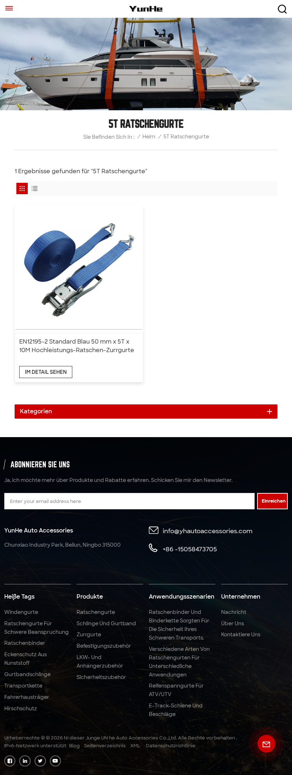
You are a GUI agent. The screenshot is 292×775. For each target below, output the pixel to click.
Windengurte (21, 612)
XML (135, 746)
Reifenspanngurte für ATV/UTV (176, 690)
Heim (148, 136)
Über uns (232, 623)
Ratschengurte (96, 612)
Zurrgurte (89, 634)
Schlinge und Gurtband (106, 623)
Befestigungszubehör (104, 646)
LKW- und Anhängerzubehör (100, 661)
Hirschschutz (20, 708)
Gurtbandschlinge (27, 674)
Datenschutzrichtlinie (170, 746)
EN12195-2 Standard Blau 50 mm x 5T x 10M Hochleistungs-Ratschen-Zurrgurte (76, 346)
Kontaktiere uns (240, 634)
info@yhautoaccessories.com (207, 531)
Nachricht (233, 612)
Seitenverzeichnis (105, 746)
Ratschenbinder (24, 643)
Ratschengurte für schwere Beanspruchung (36, 627)
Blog (74, 746)
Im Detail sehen (46, 372)
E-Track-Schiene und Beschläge (176, 709)
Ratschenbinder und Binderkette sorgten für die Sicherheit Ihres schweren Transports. (179, 625)
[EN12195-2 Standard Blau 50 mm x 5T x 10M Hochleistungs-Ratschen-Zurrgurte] (79, 269)
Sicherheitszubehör (101, 677)
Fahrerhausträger (26, 697)
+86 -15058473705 (190, 549)
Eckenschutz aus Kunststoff (25, 658)
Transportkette (23, 686)
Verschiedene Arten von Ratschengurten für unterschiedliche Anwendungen (179, 662)
